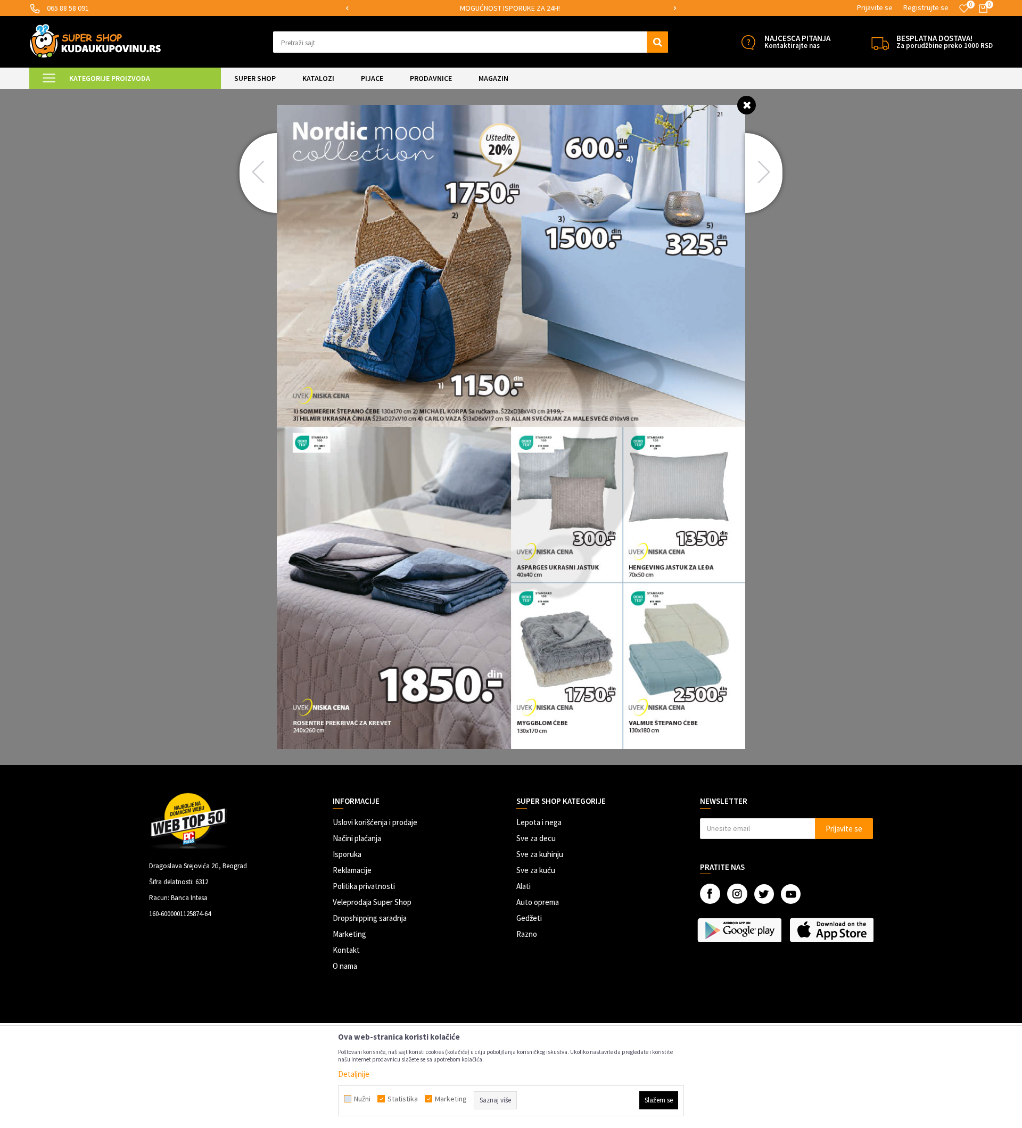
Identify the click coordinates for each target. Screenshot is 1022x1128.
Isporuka (347, 854)
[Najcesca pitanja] (748, 42)
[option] (547, 8)
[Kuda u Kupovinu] (95, 40)
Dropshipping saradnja (370, 918)
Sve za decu (536, 838)
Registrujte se (926, 7)
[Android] (740, 930)
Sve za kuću (535, 870)
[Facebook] (710, 894)
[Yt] (791, 894)
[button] (471, 42)
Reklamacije (352, 870)
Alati (523, 886)
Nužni (362, 1098)
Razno (526, 934)
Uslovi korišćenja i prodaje (375, 822)
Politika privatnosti (364, 886)
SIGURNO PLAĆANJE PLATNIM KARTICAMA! (546, 8)
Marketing (349, 934)
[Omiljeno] (964, 8)
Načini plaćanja (357, 838)
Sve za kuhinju (539, 854)
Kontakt (346, 950)
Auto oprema (537, 902)
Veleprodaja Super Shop (372, 902)
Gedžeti (529, 918)
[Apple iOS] (832, 930)
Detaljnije (353, 1074)
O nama (345, 966)
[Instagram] (737, 894)
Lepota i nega (539, 822)
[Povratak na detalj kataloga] (746, 104)
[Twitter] (764, 894)
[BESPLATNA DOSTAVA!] (880, 42)
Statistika (403, 1098)
